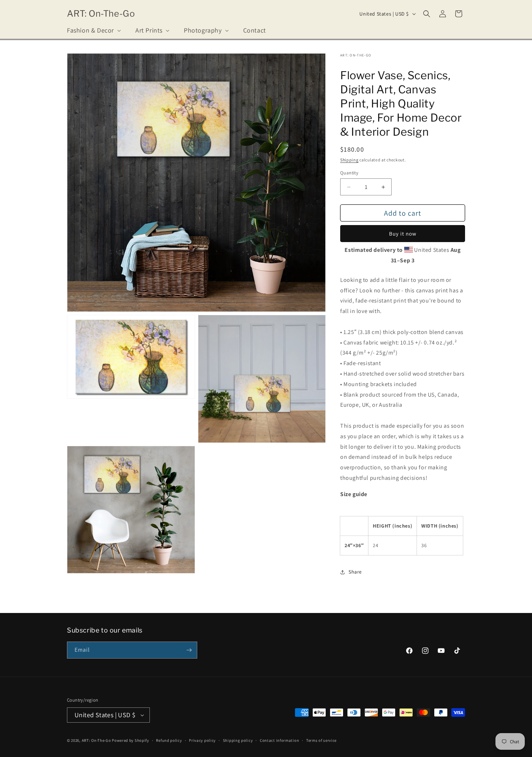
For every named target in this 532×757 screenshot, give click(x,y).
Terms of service (321, 740)
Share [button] (355, 571)
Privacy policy (202, 740)
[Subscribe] (189, 650)
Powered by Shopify (130, 740)
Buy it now (403, 233)
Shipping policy (238, 740)
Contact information (279, 740)
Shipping (349, 159)
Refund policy (169, 740)
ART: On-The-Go (96, 740)
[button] (93, 30)
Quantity (349, 173)
